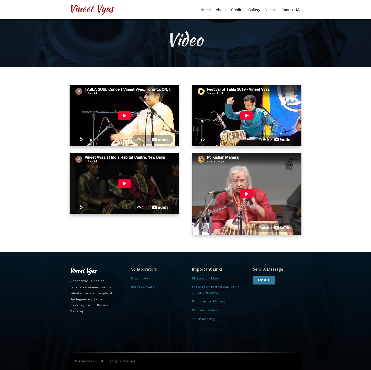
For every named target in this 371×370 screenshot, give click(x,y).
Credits (237, 10)
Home (206, 10)
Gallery (254, 10)
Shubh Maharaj (203, 319)
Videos (271, 10)
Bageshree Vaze (142, 287)
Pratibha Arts (140, 278)
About (221, 10)
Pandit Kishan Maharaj (208, 301)
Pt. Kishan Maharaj (206, 310)
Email (264, 280)
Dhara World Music (206, 278)
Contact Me (291, 10)
